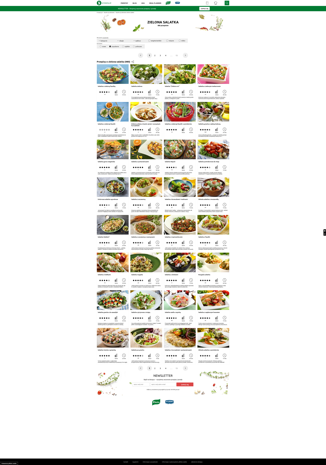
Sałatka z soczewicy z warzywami (143, 237)
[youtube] (325, 230)
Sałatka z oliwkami (171, 275)
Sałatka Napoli (170, 162)
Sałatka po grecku (137, 350)
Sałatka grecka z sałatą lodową (209, 124)
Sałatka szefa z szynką (173, 312)
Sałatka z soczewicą (138, 199)
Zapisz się (185, 385)
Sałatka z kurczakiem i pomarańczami (178, 350)
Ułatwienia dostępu (197, 461)
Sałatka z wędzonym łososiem (209, 312)
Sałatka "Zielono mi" (172, 86)
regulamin (135, 461)
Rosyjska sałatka (204, 275)
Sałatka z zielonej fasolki (106, 124)
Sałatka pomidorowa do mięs (208, 162)
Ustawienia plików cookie (8, 463)
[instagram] (325, 234)
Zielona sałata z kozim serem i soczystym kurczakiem (145, 124)
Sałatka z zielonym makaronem (209, 86)
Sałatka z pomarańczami (140, 162)
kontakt (126, 461)
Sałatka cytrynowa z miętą (140, 312)
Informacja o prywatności (150, 461)
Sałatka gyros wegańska (106, 162)
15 (177, 55)
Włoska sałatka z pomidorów (208, 350)
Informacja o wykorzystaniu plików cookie (174, 461)
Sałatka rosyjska (137, 275)
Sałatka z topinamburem (174, 237)
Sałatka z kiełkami (104, 275)
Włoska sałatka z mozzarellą (208, 199)
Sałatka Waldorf (103, 237)
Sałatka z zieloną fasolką (106, 86)
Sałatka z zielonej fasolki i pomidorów (178, 124)
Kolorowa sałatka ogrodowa (108, 199)
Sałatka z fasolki (204, 237)
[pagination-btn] (185, 55)
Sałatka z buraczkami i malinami (176, 199)
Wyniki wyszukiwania (109, 12)
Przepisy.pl (99, 12)
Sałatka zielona (136, 86)
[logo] (104, 3)
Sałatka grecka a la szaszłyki (108, 312)
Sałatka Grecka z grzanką (107, 350)
